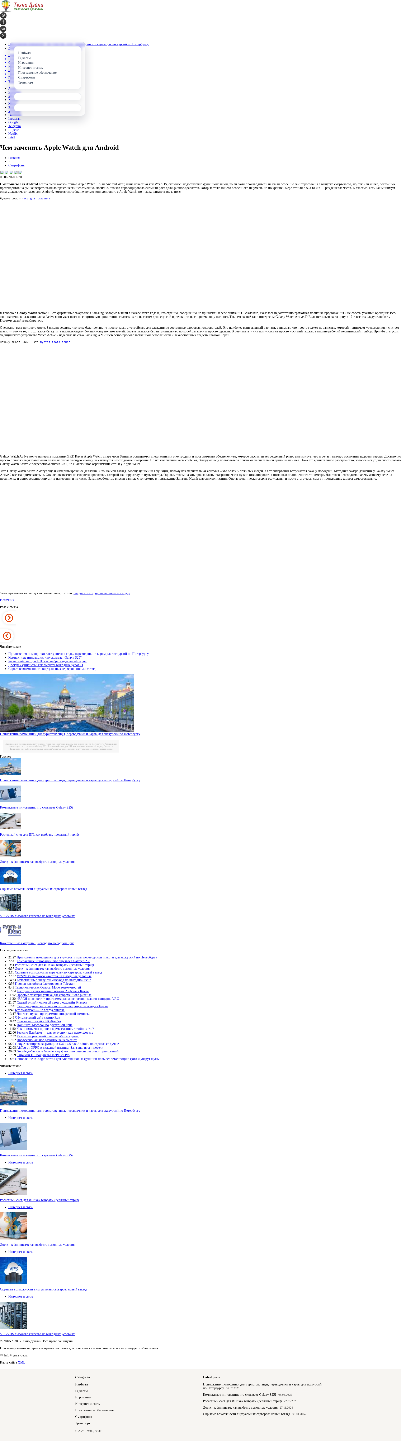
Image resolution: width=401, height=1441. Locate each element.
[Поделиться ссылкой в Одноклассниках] (20, 172)
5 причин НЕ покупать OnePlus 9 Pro (43, 1055)
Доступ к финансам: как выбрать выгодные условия (45, 665)
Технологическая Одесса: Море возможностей (48, 987)
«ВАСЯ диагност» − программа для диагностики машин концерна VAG (67, 998)
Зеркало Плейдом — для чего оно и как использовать (55, 1032)
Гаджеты (81, 1391)
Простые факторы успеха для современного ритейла (53, 995)
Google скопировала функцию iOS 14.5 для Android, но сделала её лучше (67, 1044)
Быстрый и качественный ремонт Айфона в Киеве (53, 991)
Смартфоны (16, 165)
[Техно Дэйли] (21, 11)
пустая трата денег (55, 341)
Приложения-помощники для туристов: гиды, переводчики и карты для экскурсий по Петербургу (78, 653)
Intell (11, 137)
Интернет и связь (20, 1073)
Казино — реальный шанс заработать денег (48, 1036)
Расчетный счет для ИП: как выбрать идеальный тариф (47, 661)
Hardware (81, 1384)
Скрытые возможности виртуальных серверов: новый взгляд (51, 668)
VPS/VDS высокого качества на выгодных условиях (37, 916)
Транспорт (82, 1423)
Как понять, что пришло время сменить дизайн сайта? (55, 1028)
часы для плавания (36, 198)
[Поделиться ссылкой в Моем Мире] (16, 172)
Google (13, 122)
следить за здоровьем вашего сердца (102, 593)
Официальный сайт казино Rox (37, 1017)
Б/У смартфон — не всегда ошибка (40, 1010)
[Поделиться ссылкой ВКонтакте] (2, 172)
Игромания (83, 1397)
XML (21, 1362)
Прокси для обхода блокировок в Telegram (45, 983)
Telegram (14, 126)
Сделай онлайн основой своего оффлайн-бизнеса (52, 1002)
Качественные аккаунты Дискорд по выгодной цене (37, 943)
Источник (7, 600)
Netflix (13, 133)
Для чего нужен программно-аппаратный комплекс (53, 1013)
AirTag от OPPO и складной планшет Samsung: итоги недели (59, 1047)
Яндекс (13, 130)
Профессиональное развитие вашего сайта (47, 1040)
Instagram (14, 118)
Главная (14, 158)
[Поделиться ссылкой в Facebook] (6, 172)
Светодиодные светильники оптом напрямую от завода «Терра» (62, 1006)
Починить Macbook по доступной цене (44, 1025)
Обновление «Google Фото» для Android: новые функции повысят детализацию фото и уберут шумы (87, 1059)
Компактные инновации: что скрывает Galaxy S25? (45, 657)
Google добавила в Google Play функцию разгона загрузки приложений (68, 1051)
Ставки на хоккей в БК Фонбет (39, 1021)
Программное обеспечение (94, 1410)
